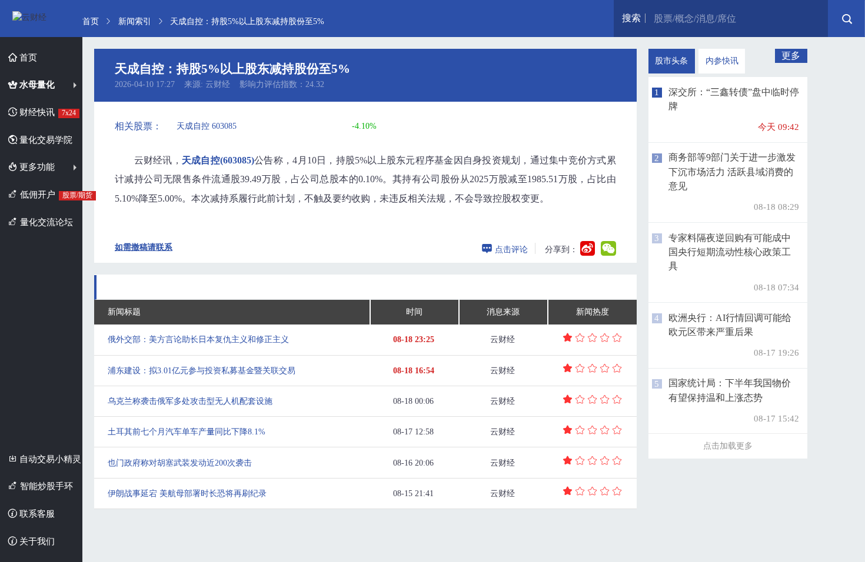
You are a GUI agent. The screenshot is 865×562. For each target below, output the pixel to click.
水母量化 (36, 84)
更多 (790, 55)
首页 (27, 57)
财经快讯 (46, 112)
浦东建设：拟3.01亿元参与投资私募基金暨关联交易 (201, 370)
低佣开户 (50, 194)
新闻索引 (134, 22)
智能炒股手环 (45, 486)
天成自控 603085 (207, 126)
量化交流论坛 (45, 222)
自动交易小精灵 (49, 459)
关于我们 (36, 541)
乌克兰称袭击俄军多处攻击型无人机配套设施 (190, 401)
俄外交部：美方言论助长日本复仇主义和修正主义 (198, 339)
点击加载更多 (728, 445)
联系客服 (36, 513)
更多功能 (36, 167)
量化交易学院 (44, 140)
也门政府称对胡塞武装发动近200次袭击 (180, 463)
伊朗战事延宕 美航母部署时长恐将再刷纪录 (187, 493)
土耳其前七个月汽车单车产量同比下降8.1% (186, 431)
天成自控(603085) (218, 160)
